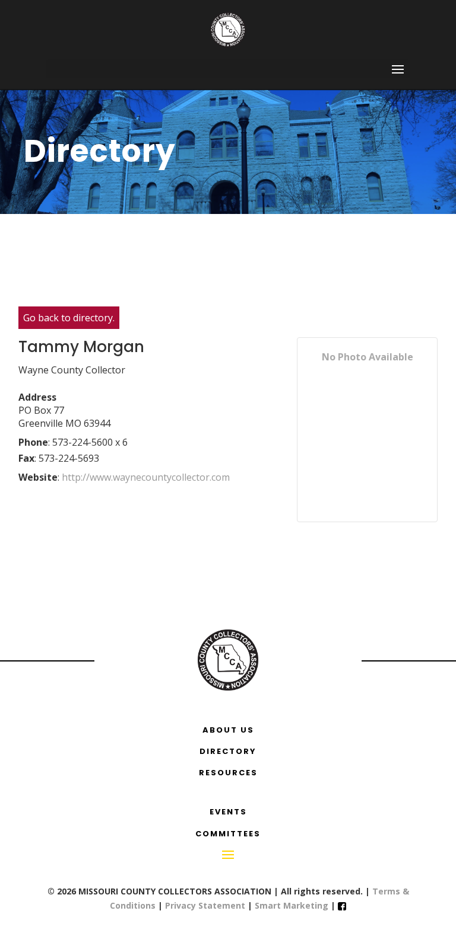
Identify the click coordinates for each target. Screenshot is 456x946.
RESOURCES (228, 772)
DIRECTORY (228, 751)
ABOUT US (228, 730)
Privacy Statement (205, 905)
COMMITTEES (228, 833)
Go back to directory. (69, 317)
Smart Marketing (293, 905)
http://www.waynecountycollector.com (147, 477)
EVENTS (228, 811)
